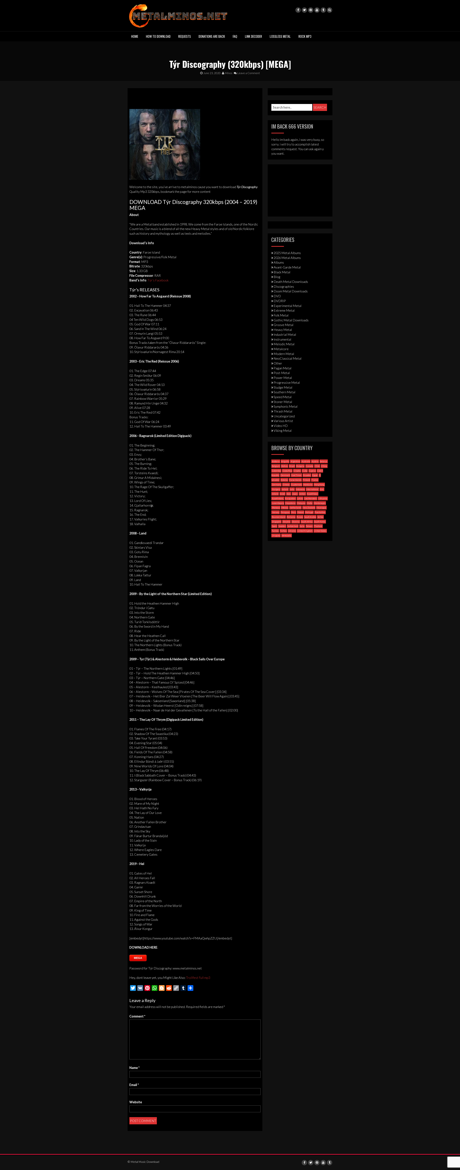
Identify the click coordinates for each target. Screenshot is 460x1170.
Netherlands (295, 507)
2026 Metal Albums (287, 258)
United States (320, 530)
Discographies (284, 286)
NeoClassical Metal (288, 358)
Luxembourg (278, 503)
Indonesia (300, 489)
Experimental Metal (288, 306)
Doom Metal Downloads (291, 291)
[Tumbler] (323, 10)
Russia (300, 517)
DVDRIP (280, 301)
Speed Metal (283, 397)
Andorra (276, 461)
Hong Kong (319, 484)
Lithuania (322, 498)
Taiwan (309, 526)
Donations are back (212, 36)
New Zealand (309, 507)
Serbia (320, 517)
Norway (275, 512)
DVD (277, 296)
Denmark (285, 475)
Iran (322, 489)
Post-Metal (282, 373)
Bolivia (284, 466)
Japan (295, 493)
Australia (306, 461)
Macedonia (290, 503)
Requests (184, 36)
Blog (277, 277)
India (292, 489)
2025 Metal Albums (287, 253)
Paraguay (285, 512)
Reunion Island (278, 517)
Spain (274, 526)
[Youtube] (317, 10)
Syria (302, 526)
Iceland (285, 489)
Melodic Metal (284, 344)
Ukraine (292, 530)
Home (134, 36)
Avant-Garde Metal (287, 267)
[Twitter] (304, 10)
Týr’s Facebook (158, 280)
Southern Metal (284, 392)
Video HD (281, 426)
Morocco (276, 507)
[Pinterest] (310, 10)
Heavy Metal (283, 330)
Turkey (283, 530)
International (312, 489)
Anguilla (285, 461)
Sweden (282, 526)
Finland (306, 480)
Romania (291, 517)
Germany (276, 484)
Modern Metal (284, 354)
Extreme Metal (284, 310)
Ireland (275, 493)
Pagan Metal (282, 368)
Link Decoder (253, 36)
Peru (293, 512)
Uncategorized (284, 416)
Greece (286, 484)
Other (278, 363)
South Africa (306, 521)
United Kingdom (304, 530)
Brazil (292, 466)
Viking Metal (283, 431)
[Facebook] (298, 10)
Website (135, 1102)
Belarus (323, 461)
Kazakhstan (312, 493)
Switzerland (292, 526)
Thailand (318, 526)
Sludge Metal (283, 387)
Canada (309, 466)
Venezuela (286, 535)
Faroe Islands (295, 480)
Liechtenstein (310, 498)
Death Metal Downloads (291, 282)
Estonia (284, 480)
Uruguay (276, 535)
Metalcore (281, 349)
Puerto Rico (320, 512)
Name (134, 1068)
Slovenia (296, 521)
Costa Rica (287, 470)
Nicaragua (321, 507)
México (284, 507)
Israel (282, 493)
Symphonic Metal (286, 406)
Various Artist (283, 421)
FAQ (235, 36)
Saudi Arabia (310, 517)
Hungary (276, 489)
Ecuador (307, 475)
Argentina (295, 461)
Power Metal (283, 378)
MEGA (138, 957)
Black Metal (282, 272)
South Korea (319, 521)
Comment (137, 1016)
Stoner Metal (283, 402)
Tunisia (275, 530)
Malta (309, 503)
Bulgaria (300, 466)
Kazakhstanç (278, 498)
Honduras (307, 484)
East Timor (296, 475)
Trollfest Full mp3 (198, 978)
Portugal (309, 512)
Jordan (302, 493)
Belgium (276, 466)
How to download (158, 36)
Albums (279, 262)
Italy (289, 493)
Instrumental (282, 339)
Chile (317, 466)
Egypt (315, 475)
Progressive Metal (287, 382)
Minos (228, 73)
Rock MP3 (304, 36)
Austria (315, 461)
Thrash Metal (283, 411)
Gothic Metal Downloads (291, 320)
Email (134, 1085)
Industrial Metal (285, 334)
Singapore (276, 521)
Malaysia (301, 503)
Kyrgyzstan (290, 498)
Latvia (300, 498)
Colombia (276, 470)
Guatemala (296, 484)
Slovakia (286, 521)
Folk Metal (281, 315)
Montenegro (319, 503)
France (315, 480)
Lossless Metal (280, 36)
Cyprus (312, 470)
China (324, 466)
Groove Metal (283, 325)
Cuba (304, 470)
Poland (300, 512)
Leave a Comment (248, 73)
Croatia (297, 470)
